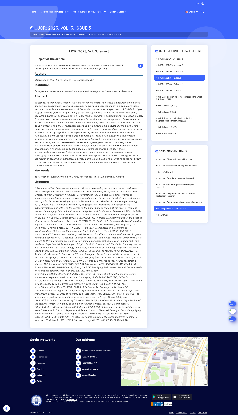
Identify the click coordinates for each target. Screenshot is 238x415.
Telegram (40, 351)
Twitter (40, 381)
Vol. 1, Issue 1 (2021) (167, 133)
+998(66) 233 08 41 (89, 357)
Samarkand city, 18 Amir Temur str (96, 351)
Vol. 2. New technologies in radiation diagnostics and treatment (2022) (174, 119)
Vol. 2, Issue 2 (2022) (167, 112)
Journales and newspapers (53, 11)
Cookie (193, 412)
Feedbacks (202, 412)
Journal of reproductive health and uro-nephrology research (175, 194)
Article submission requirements (88, 11)
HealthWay (163, 215)
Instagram (41, 375)
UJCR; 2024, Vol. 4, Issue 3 (170, 59)
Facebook (41, 363)
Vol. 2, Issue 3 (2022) (167, 105)
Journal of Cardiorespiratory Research (176, 178)
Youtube (40, 369)
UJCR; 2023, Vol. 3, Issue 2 (170, 84)
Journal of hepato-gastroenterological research (175, 185)
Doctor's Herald (165, 172)
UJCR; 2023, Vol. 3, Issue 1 (170, 90)
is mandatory (72, 399)
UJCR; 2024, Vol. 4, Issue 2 (170, 65)
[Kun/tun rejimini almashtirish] (6, 408)
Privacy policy (181, 412)
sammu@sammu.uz (90, 369)
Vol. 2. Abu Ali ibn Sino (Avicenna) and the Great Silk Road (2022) (179, 97)
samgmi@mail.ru (89, 375)
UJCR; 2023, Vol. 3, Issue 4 (170, 71)
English (191, 11)
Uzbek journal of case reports (76, 34)
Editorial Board (117, 11)
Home (33, 11)
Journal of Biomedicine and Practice (175, 159)
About (171, 412)
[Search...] (204, 12)
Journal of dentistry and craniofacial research (180, 202)
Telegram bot (42, 357)
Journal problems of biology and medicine (177, 165)
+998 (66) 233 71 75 (90, 363)
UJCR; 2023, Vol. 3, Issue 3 (102, 34)
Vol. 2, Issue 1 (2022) (167, 127)
